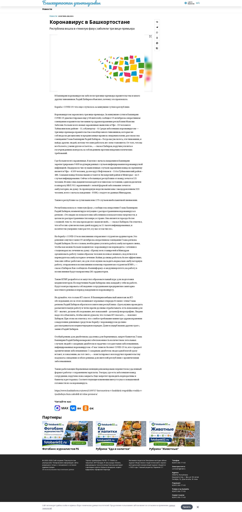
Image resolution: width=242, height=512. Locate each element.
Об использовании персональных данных (58, 469)
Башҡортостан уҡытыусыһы (71, 3)
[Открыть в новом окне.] (61, 408)
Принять (187, 507)
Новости (47, 9)
